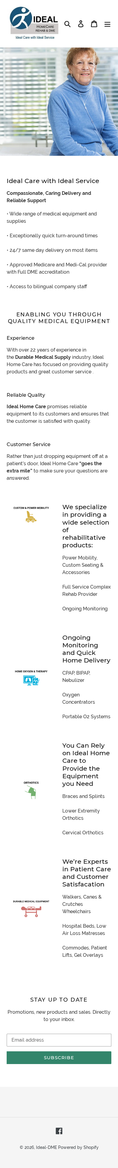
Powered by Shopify (78, 1147)
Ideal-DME (46, 1147)
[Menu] (107, 24)
